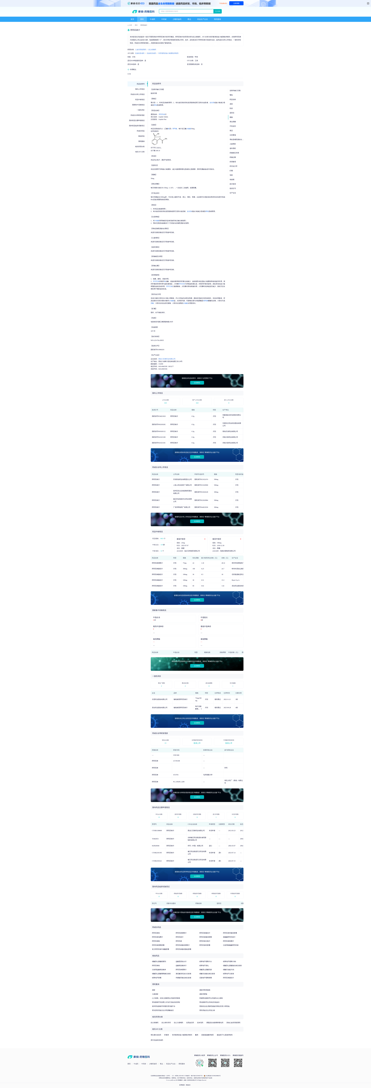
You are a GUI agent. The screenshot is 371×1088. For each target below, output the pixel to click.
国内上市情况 (140, 89)
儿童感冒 (155, 994)
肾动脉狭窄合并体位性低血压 (209, 1002)
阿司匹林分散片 (204, 941)
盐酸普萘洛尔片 (181, 961)
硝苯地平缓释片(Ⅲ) (229, 961)
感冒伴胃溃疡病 (204, 990)
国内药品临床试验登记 (137, 125)
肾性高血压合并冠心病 (207, 1010)
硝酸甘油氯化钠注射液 (207, 973)
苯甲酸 (174, 128)
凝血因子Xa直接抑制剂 (225, 1035)
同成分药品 (141, 131)
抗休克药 (200, 1022)
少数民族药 (177, 19)
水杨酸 (188, 128)
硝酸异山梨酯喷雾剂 (159, 961)
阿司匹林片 (179, 937)
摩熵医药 (188, 1085)
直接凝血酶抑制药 (207, 1035)
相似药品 (141, 136)
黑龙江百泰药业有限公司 (166, 359)
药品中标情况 (140, 99)
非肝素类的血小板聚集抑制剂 (168, 53)
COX (129, 74)
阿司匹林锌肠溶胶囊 (230, 933)
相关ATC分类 (140, 152)
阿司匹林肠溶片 (204, 933)
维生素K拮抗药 (156, 1035)
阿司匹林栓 (156, 933)
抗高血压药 (190, 1022)
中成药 (152, 19)
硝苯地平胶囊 (156, 978)
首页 (132, 19)
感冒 (153, 990)
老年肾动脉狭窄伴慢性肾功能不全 (163, 1006)
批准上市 (197, 743)
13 (165, 743)
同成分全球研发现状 (138, 115)
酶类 (196, 1035)
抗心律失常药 (166, 1022)
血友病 (212, 102)
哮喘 (155, 105)
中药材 (164, 19)
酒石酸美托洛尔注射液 (183, 973)
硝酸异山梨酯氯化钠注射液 (232, 965)
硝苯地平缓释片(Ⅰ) (205, 961)
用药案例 (217, 19)
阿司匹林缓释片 (181, 933)
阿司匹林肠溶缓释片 (183, 945)
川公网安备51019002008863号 (213, 1075)
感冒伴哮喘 (203, 994)
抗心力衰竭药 (178, 1022)
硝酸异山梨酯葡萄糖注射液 (161, 973)
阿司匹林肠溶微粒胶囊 (183, 949)
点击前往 (197, 382)
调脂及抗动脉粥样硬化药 (214, 1022)
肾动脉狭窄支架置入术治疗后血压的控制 (166, 1002)
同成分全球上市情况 (138, 94)
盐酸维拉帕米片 (181, 965)
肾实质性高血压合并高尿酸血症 (163, 1010)
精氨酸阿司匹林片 (229, 937)
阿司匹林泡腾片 (157, 937)
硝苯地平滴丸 (204, 965)
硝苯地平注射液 (228, 973)
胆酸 (152, 303)
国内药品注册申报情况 (137, 120)
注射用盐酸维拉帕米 (159, 969)
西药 (142, 19)
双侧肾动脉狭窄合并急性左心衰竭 (211, 998)
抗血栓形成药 (139, 53)
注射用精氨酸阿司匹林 (231, 945)
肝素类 (166, 1035)
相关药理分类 (140, 146)
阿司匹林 (162, 114)
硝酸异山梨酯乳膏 (205, 969)
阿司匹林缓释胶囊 (158, 945)
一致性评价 (141, 110)
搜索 (218, 11)
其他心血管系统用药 (233, 1022)
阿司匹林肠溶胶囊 (205, 937)
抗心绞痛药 (152, 49)
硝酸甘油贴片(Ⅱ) (228, 969)
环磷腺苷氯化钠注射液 (183, 978)
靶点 (189, 19)
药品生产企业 (202, 19)
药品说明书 (141, 84)
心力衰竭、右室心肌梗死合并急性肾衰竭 (166, 998)
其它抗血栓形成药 (157, 1040)
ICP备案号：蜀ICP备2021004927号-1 (193, 1075)
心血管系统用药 (140, 49)
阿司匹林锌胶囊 (204, 945)
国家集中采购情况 (138, 105)
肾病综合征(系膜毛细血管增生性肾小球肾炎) (214, 1006)
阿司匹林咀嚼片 (228, 941)
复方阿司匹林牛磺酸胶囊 (160, 949)
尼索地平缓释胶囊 (205, 978)
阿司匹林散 (156, 941)
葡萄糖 (205, 300)
